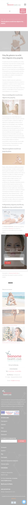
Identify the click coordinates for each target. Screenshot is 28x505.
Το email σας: (7, 256)
